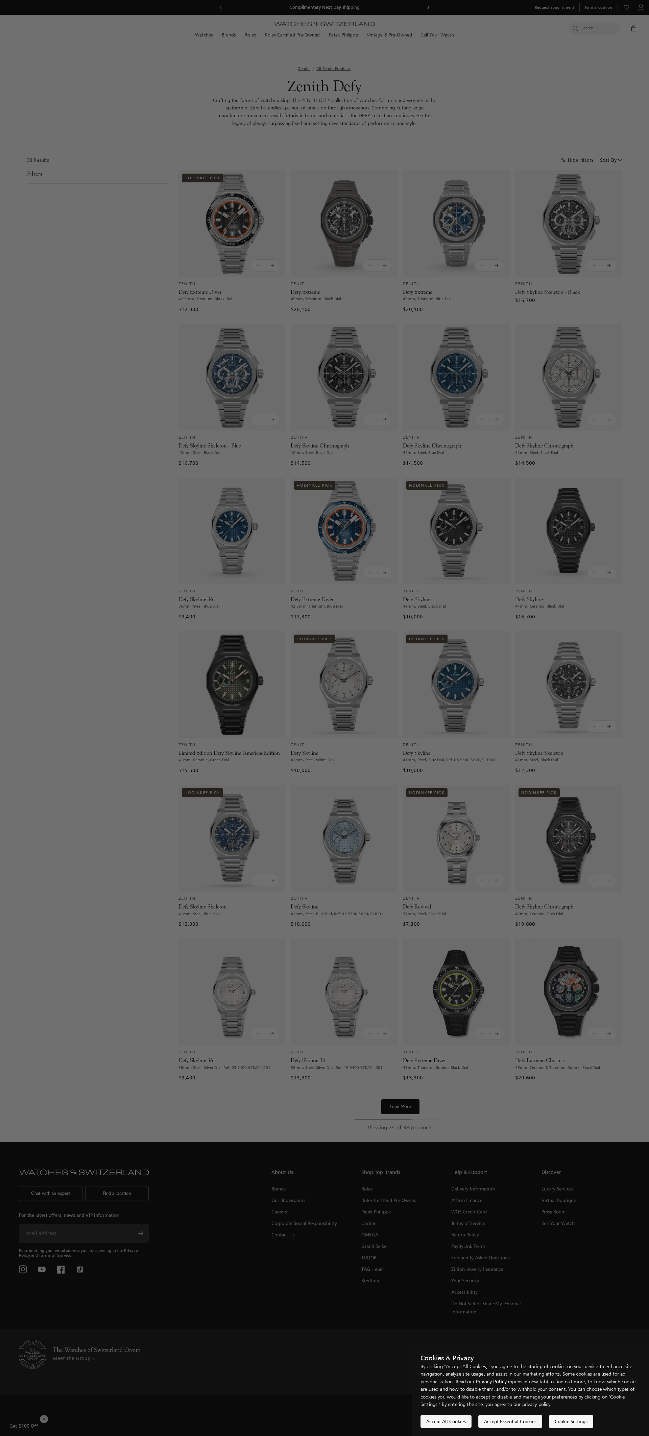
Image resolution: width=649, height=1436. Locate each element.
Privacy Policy (491, 1381)
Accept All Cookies (446, 1421)
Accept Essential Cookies (510, 1421)
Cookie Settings (571, 1421)
